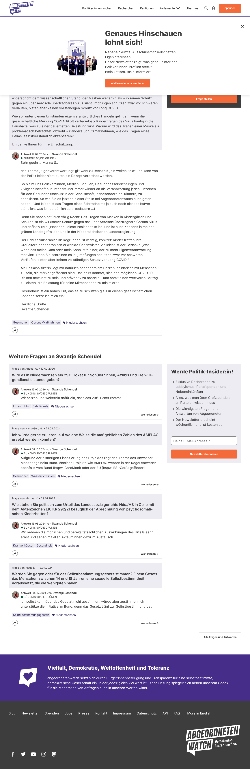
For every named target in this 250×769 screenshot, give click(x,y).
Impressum (122, 713)
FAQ (177, 713)
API (165, 713)
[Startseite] (21, 8)
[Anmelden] (213, 8)
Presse (83, 713)
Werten (132, 688)
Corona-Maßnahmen (45, 322)
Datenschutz (147, 713)
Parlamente (167, 8)
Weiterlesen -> (150, 414)
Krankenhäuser (23, 545)
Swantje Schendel (64, 154)
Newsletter (30, 713)
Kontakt (101, 713)
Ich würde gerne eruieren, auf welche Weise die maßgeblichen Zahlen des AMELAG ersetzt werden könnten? (85, 437)
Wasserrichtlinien (43, 476)
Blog (12, 713)
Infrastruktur (21, 406)
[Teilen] (15, 330)
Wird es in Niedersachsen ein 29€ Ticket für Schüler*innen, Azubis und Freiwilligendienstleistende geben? (82, 377)
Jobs (68, 713)
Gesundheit (20, 322)
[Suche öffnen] (206, 8)
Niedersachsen (76, 322)
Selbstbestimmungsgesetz (31, 615)
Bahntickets (40, 406)
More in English (199, 713)
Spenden (52, 713)
